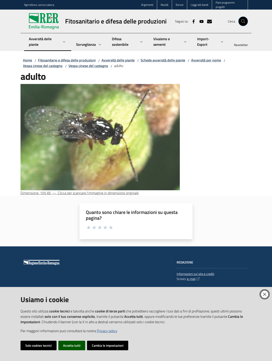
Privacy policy (107, 331)
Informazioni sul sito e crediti (195, 273)
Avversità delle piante (118, 60)
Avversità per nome (206, 60)
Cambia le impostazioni (107, 345)
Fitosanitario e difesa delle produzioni (67, 60)
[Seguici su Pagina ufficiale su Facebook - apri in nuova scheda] (192, 21)
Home (27, 60)
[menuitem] (238, 45)
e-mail (191, 278)
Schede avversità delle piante (163, 60)
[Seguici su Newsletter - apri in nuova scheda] (208, 21)
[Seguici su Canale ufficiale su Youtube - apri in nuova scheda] (200, 21)
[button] (243, 21)
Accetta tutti (71, 345)
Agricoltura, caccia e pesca (39, 5)
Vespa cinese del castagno (43, 65)
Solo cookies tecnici (38, 345)
